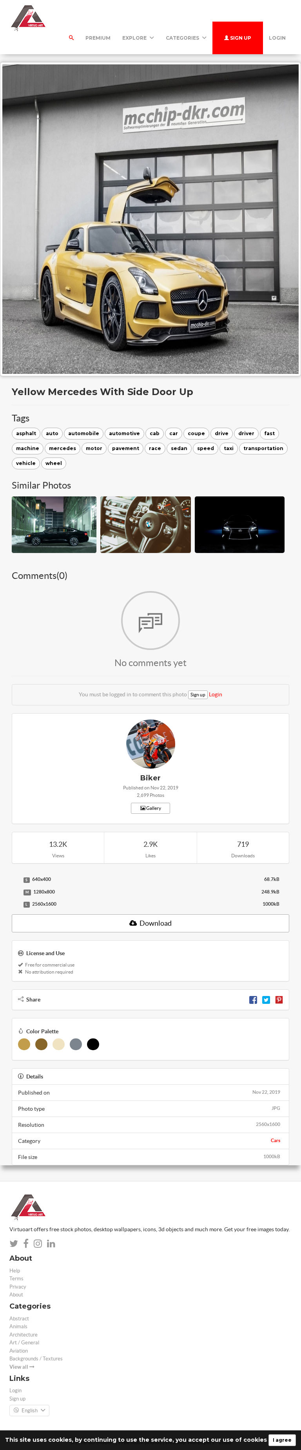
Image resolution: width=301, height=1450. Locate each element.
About (16, 1295)
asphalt (26, 433)
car (173, 433)
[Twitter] (266, 999)
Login (277, 38)
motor (94, 448)
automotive (124, 433)
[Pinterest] (279, 999)
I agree (282, 1440)
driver (246, 433)
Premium (98, 38)
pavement (125, 448)
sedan (179, 448)
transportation (263, 448)
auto (52, 433)
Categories (183, 38)
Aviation (18, 1351)
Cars (275, 1140)
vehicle (26, 463)
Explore (135, 38)
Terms (16, 1279)
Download (155, 923)
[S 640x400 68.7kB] (16, 880)
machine (27, 448)
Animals (18, 1326)
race (155, 448)
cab (155, 433)
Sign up (240, 38)
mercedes (62, 448)
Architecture (23, 1335)
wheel (53, 463)
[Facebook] (253, 999)
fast (269, 433)
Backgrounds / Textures (36, 1359)
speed (205, 448)
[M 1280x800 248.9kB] (16, 892)
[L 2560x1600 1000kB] (16, 904)
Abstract (19, 1319)
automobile (83, 433)
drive (221, 433)
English (29, 1410)
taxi (229, 448)
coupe (196, 433)
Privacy (17, 1287)
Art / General (24, 1343)
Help (14, 1271)
